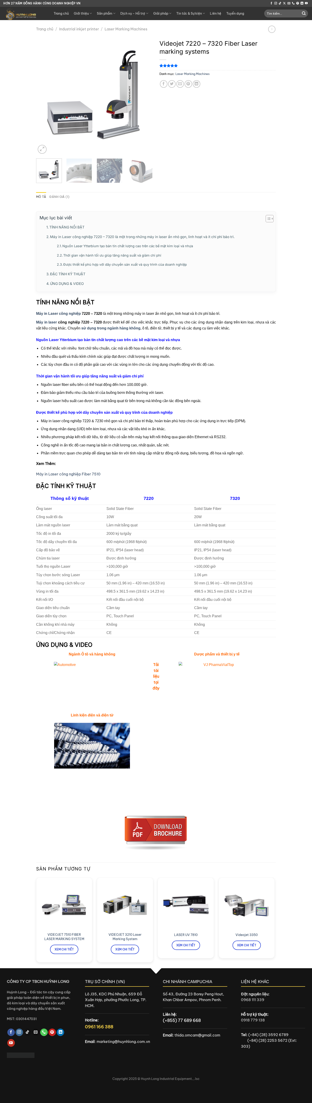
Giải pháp (160, 13)
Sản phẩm (104, 13)
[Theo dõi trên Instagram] (275, 3)
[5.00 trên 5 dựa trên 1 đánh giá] (217, 65)
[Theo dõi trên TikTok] (280, 3)
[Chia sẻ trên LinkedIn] (196, 84)
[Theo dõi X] (284, 3)
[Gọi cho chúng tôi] (293, 3)
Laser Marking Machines (126, 29)
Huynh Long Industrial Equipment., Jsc (170, 1079)
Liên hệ (215, 13)
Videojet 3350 (246, 935)
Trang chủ (61, 13)
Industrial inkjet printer (79, 29)
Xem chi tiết (64, 949)
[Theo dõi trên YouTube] (306, 3)
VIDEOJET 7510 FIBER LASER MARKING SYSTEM (64, 937)
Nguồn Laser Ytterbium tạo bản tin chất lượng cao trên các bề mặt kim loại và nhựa (127, 246)
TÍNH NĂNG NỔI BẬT (67, 227)
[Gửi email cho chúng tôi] (289, 3)
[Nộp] (304, 13)
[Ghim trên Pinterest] (188, 84)
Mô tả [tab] (41, 197)
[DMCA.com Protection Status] (20, 1055)
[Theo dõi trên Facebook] (271, 3)
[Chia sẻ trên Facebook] (163, 84)
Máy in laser (46, 322)
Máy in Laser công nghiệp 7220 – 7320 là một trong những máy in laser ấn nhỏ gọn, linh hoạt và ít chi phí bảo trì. (142, 237)
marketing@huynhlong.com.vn (123, 1041)
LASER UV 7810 (186, 935)
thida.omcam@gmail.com (197, 1035)
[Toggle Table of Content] (267, 219)
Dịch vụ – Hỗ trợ (132, 13)
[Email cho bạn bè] (180, 84)
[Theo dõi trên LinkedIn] (302, 3)
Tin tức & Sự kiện (189, 13)
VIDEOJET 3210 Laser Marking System (124, 937)
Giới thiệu (81, 13)
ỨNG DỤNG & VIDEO (67, 283)
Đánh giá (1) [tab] (59, 197)
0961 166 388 (99, 1026)
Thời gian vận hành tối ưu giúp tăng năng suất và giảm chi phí (112, 255)
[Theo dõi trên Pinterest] (297, 3)
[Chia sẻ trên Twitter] (172, 84)
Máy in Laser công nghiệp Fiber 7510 (68, 474)
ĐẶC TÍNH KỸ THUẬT (67, 274)
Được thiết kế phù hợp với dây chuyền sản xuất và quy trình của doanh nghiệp (125, 264)
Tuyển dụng (235, 13)
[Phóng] (42, 149)
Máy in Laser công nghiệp (58, 314)
